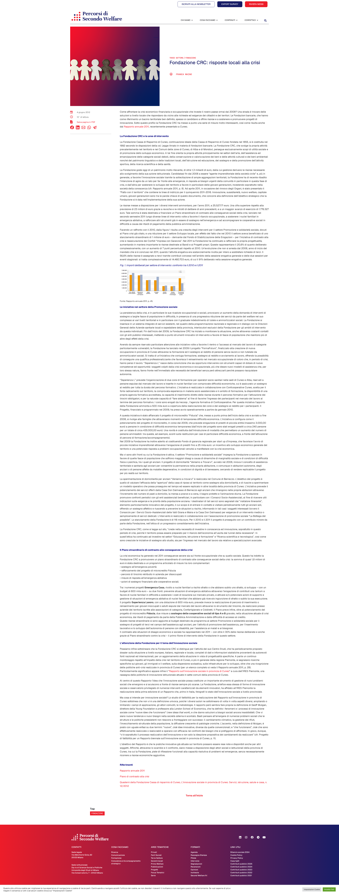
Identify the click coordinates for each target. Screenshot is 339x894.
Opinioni (194, 869)
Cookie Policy (236, 855)
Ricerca (114, 852)
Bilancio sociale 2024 (239, 852)
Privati (154, 852)
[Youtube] (264, 837)
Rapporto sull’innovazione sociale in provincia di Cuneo (199, 671)
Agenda (194, 852)
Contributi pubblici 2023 (241, 869)
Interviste (195, 861)
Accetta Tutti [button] (329, 889)
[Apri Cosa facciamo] (217, 20)
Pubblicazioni (157, 867)
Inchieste (195, 872)
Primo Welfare (157, 864)
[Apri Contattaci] (257, 20)
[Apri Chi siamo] (192, 20)
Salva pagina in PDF (86, 122)
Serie (153, 875)
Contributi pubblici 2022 (241, 872)
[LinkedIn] (78, 128)
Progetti (154, 869)
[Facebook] (72, 128)
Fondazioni (190, 58)
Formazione (116, 858)
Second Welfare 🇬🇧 (199, 875)
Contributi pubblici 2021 (241, 875)
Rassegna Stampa (199, 855)
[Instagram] (246, 837)
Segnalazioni (196, 864)
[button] (265, 20)
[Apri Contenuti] (237, 20)
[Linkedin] (240, 837)
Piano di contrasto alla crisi (134, 776)
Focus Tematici (157, 872)
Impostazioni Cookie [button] (312, 889)
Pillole (193, 858)
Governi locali (157, 861)
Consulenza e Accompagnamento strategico (125, 862)
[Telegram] (258, 837)
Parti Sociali (156, 855)
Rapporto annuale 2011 (136, 126)
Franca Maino (184, 74)
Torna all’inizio (194, 795)
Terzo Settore (176, 58)
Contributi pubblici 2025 (241, 864)
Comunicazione (118, 855)
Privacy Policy (236, 858)
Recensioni (195, 867)
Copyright (234, 861)
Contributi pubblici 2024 (241, 867)
